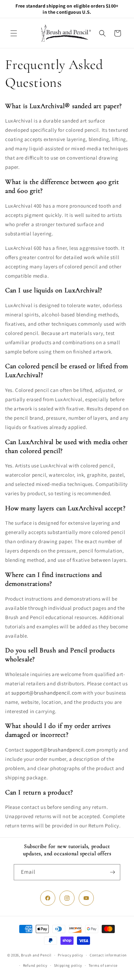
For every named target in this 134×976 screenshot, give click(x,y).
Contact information (108, 955)
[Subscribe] (112, 872)
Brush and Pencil (36, 955)
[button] (13, 33)
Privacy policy (70, 955)
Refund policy (35, 965)
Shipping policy (68, 965)
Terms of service (103, 965)
